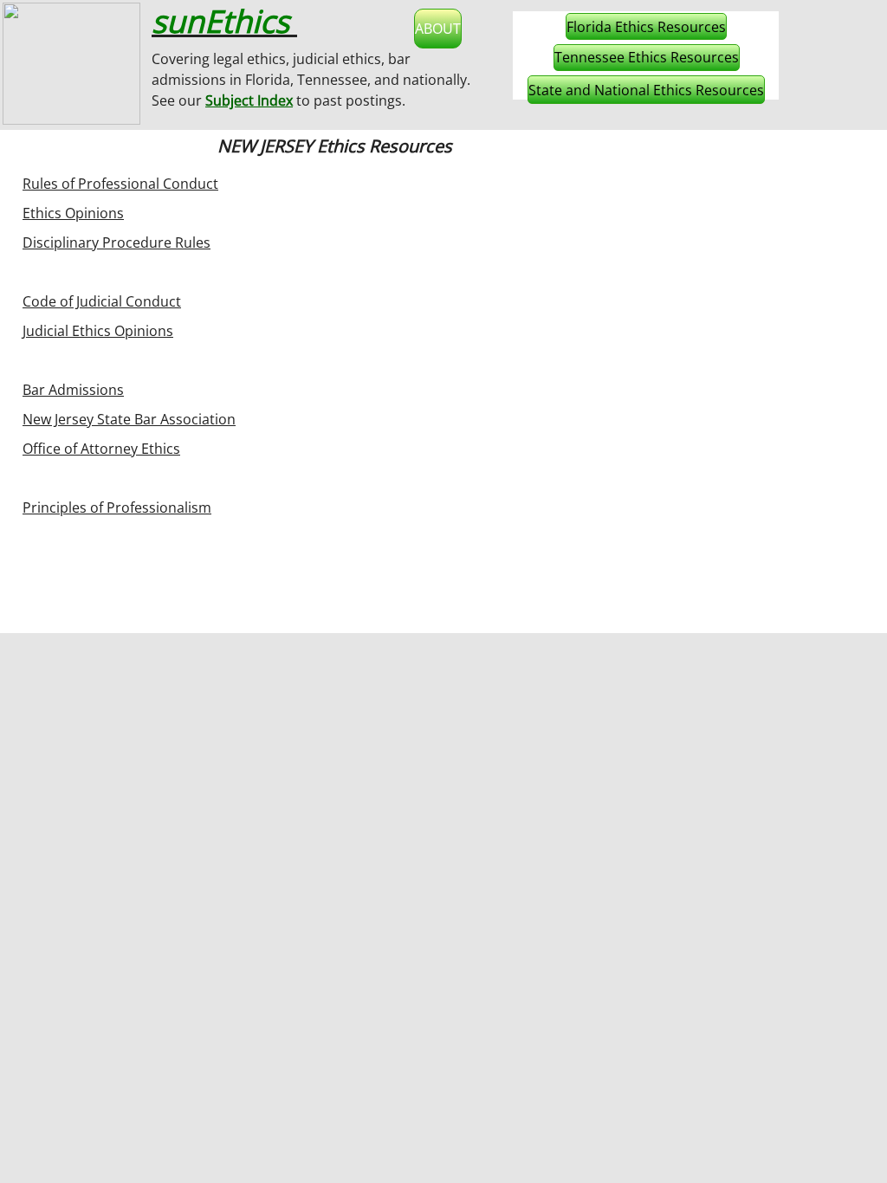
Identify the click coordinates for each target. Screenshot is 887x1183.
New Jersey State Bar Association (129, 419)
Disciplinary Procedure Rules (116, 242)
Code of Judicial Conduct (102, 301)
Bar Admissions (73, 389)
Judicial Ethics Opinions (98, 330)
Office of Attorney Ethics (101, 448)
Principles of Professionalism (117, 507)
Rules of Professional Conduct (120, 183)
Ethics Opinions (73, 213)
